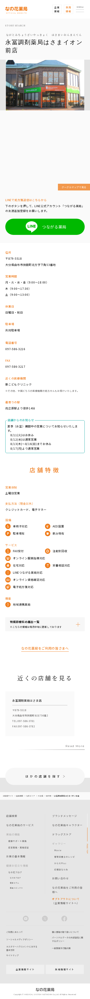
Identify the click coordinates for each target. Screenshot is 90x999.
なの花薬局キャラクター (67, 825)
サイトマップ (12, 955)
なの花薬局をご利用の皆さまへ (45, 648)
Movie (57, 850)
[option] (39, 714)
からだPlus (60, 863)
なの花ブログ (15, 872)
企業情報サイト (25, 969)
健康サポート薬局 (17, 841)
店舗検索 (11, 816)
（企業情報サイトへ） (66, 901)
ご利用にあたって (14, 932)
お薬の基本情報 (16, 856)
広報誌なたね (61, 869)
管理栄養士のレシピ (64, 856)
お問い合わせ (60, 878)
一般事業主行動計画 (61, 948)
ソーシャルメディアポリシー (19, 939)
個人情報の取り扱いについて (65, 932)
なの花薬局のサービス (20, 825)
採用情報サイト (64, 969)
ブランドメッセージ (64, 816)
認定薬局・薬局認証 (18, 847)
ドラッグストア (62, 834)
